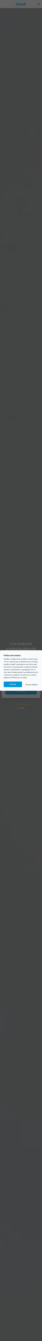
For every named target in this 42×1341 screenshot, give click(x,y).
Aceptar (12, 684)
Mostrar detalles (31, 684)
